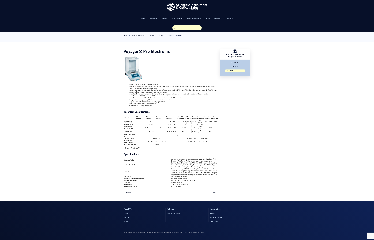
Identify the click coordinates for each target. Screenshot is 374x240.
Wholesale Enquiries (216, 217)
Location (126, 221)
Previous (128, 193)
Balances (152, 35)
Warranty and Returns (173, 213)
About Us (126, 217)
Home (143, 18)
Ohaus (161, 35)
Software (212, 213)
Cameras (164, 18)
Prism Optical (214, 221)
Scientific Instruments (194, 18)
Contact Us (229, 18)
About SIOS (218, 18)
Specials (207, 18)
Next (215, 193)
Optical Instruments (177, 18)
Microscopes (153, 18)
